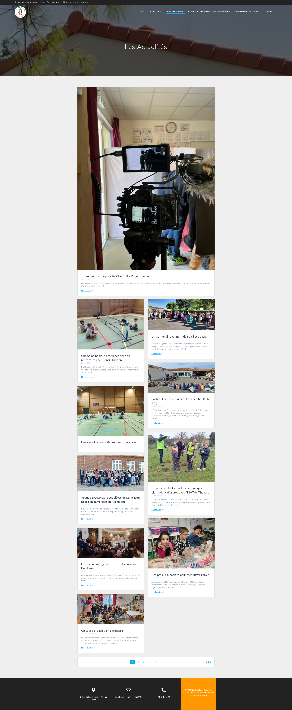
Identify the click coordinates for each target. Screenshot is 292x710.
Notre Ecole (155, 12)
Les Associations (221, 12)
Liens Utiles (270, 12)
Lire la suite (86, 290)
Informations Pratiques (247, 12)
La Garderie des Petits (199, 12)
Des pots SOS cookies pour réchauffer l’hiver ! (180, 575)
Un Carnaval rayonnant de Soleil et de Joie (178, 336)
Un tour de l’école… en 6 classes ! (102, 630)
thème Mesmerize (199, 695)
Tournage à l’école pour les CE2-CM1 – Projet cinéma (115, 276)
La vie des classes (174, 12)
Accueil (142, 12)
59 (156, 661)
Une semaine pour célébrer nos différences (108, 442)
